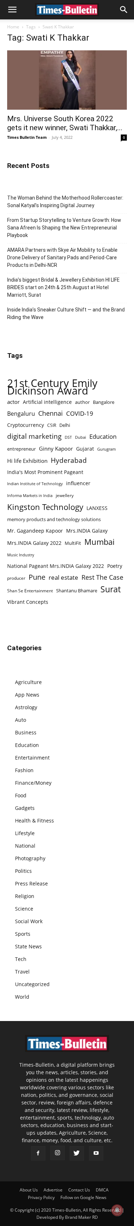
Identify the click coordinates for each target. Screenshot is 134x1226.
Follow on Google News (83, 1197)
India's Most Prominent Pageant (45, 472)
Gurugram (106, 449)
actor (13, 401)
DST (68, 437)
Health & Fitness (34, 820)
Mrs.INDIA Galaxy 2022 (34, 542)
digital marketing (34, 436)
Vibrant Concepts (27, 601)
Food (20, 795)
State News (28, 946)
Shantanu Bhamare (76, 590)
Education (102, 436)
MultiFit (73, 543)
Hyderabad (69, 460)
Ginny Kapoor (56, 448)
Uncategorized (32, 984)
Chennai (50, 413)
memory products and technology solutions (54, 519)
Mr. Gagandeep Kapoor (35, 530)
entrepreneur (21, 449)
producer (16, 578)
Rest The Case (102, 577)
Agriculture (28, 682)
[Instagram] (57, 1153)
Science (24, 908)
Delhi (64, 425)
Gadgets (25, 808)
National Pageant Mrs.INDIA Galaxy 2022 (55, 565)
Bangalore (103, 402)
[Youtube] (96, 1153)
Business (25, 732)
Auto (20, 719)
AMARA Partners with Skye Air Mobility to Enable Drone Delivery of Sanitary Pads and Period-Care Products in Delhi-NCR (62, 257)
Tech (20, 959)
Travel (22, 971)
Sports (22, 933)
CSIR (51, 425)
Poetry (114, 565)
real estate (63, 577)
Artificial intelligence (47, 401)
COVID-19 (79, 413)
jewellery (65, 495)
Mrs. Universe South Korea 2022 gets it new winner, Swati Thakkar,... (65, 123)
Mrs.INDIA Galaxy (87, 530)
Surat (110, 589)
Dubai (80, 437)
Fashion (24, 770)
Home (13, 27)
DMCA (102, 1190)
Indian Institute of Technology (35, 483)
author (82, 402)
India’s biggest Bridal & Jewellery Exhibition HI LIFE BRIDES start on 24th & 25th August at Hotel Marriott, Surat (63, 287)
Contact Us (79, 1190)
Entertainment (32, 757)
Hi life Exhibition (27, 460)
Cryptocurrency (25, 424)
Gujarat (85, 448)
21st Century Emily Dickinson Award (52, 387)
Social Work (29, 921)
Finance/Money (33, 782)
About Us (29, 1190)
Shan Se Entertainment (30, 591)
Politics (23, 870)
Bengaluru (21, 414)
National (25, 845)
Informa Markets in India (30, 495)
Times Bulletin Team (27, 137)
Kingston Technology (45, 507)
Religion (24, 896)
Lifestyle (25, 833)
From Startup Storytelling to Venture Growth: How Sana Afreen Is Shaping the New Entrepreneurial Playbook (64, 227)
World (22, 996)
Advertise (53, 1190)
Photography (30, 858)
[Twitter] (77, 1153)
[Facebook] (38, 1153)
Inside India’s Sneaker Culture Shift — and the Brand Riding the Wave (66, 313)
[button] (12, 9)
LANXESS (97, 508)
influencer (78, 483)
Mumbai (99, 542)
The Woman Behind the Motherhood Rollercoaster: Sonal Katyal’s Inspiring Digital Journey (65, 201)
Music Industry (20, 554)
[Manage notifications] (117, 1210)
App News (27, 694)
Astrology (26, 707)
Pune (37, 577)
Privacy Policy (41, 1197)
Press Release (31, 883)
